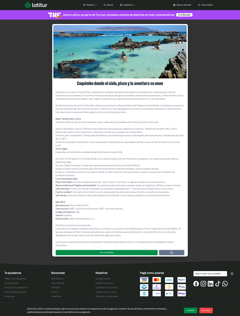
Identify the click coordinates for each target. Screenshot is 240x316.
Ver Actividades (107, 252)
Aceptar (190, 310)
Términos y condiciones (107, 296)
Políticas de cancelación (15, 287)
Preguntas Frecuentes (15, 278)
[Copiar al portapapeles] (171, 252)
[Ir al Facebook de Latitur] (196, 283)
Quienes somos (103, 278)
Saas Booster (57, 283)
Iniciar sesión (207, 5)
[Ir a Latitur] (36, 5)
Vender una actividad (106, 292)
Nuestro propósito (105, 283)
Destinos (90, 5)
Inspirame (127, 5)
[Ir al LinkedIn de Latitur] (210, 283)
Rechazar (206, 310)
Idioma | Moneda (184, 5)
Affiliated (55, 287)
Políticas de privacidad (15, 292)
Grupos (54, 292)
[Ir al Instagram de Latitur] (203, 283)
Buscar (110, 5)
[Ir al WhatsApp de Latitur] (225, 283)
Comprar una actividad (107, 287)
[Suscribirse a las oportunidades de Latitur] (232, 273)
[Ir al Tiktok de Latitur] (218, 283)
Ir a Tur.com (184, 15)
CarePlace (56, 296)
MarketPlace (57, 278)
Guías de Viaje (11, 283)
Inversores (9, 296)
